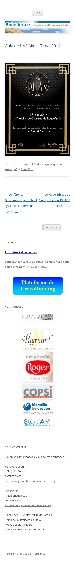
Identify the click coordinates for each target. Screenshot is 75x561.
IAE (15, 169)
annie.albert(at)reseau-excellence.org (28, 505)
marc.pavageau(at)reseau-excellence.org (30, 481)
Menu (37, 12)
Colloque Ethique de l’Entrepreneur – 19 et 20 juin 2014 (54, 200)
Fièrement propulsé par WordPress (25, 553)
